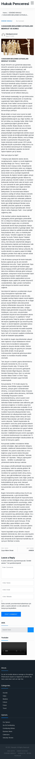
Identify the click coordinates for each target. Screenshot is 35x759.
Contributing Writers (9, 728)
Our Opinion (6, 722)
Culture (5, 702)
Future (5, 705)
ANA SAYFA (11, 751)
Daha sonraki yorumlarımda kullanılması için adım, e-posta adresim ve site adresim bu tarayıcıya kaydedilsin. (16, 606)
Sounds (5, 693)
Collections (6, 734)
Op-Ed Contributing (9, 725)
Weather (5, 699)
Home (5, 13)
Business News (7, 731)
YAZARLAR (17, 756)
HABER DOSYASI (22, 751)
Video (4, 696)
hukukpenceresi (11, 34)
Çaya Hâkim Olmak (7, 550)
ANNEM (31, 550)
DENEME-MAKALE (15, 13)
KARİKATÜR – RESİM (24, 753)
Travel (4, 708)
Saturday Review (8, 738)
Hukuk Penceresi (15, 4)
